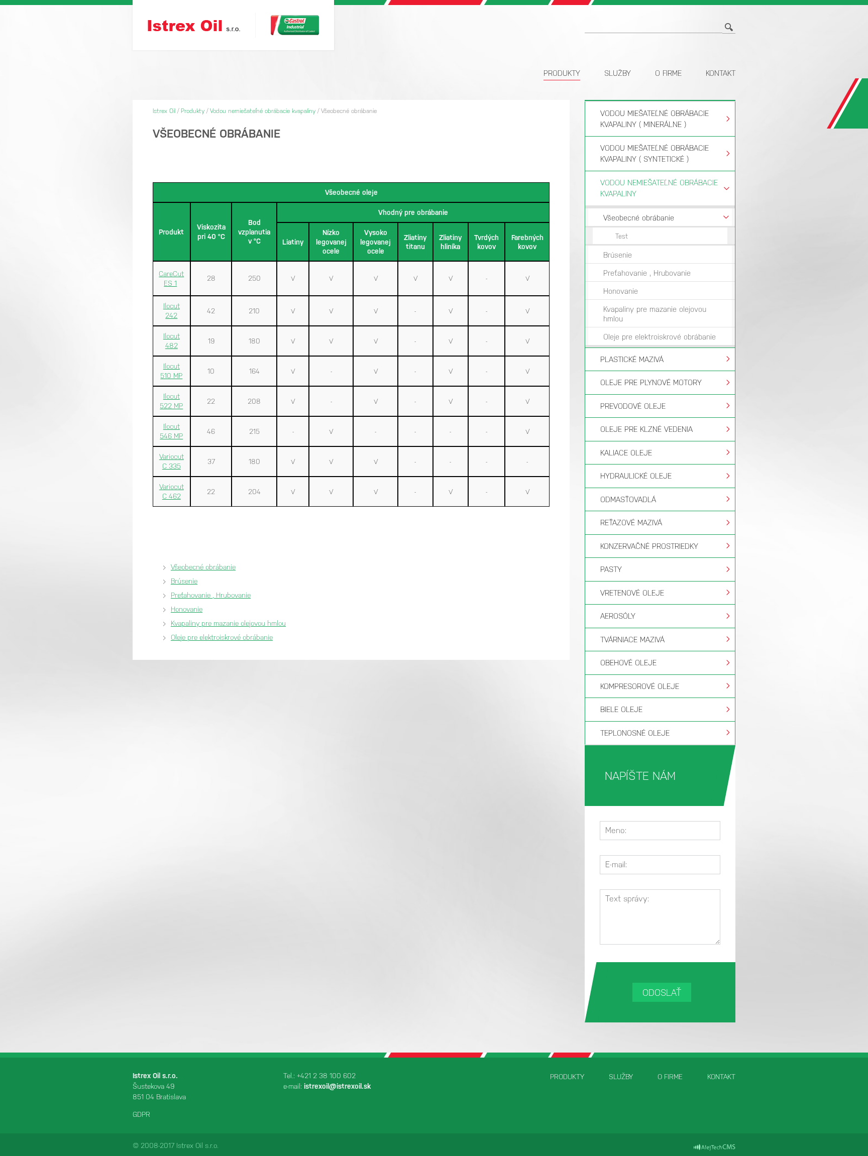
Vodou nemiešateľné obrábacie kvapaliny (262, 110)
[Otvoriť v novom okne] (714, 1147)
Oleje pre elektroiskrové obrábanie (222, 637)
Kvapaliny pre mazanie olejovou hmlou (228, 623)
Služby (617, 73)
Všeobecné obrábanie (203, 567)
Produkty (562, 73)
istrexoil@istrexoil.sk (337, 1086)
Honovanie (186, 609)
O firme (668, 73)
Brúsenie (184, 581)
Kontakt (720, 73)
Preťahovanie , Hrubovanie (211, 595)
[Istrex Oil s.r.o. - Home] (201, 25)
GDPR (141, 1114)
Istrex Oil (164, 110)
